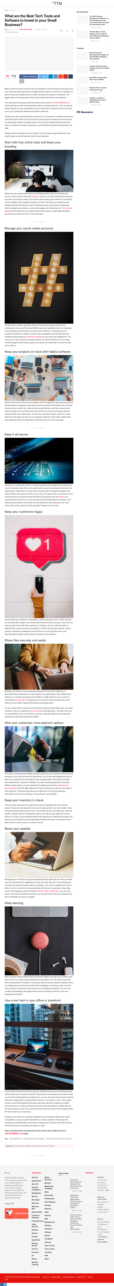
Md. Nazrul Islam (26, 29)
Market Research (48, 1178)
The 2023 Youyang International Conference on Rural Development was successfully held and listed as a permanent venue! (99, 20)
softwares (48, 1229)
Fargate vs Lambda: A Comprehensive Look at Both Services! (98, 100)
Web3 (47, 1259)
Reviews (48, 1205)
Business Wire (35, 1207)
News (47, 1192)
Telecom (48, 1242)
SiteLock (100, 1219)
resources (35, 196)
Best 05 (13, 10)
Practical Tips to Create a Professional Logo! (98, 89)
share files (35, 711)
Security (48, 1215)
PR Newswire (49, 1198)
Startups (48, 1232)
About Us (46, 1277)
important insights (34, 336)
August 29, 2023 (96, 27)
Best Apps (36, 1200)
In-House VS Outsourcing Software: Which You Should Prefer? (99, 68)
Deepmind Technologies (102, 1198)
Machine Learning (35, 1263)
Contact (90, 1277)
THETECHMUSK (18, 1277)
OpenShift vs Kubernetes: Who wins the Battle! (98, 78)
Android (35, 1177)
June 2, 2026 (94, 61)
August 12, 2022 (41, 29)
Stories (47, 1235)
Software (48, 1225)
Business (15, 32)
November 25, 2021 (97, 73)
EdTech (34, 1233)
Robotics (48, 1208)
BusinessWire (37, 1212)
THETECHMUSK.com (61, 102)
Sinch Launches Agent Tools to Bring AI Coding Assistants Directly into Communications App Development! (76, 1222)
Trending (48, 1252)
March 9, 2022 (95, 41)
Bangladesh (36, 1193)
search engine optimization (49, 891)
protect (61, 496)
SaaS (46, 1212)
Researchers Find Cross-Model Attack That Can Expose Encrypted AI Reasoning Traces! (76, 1201)
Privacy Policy (56, 1277)
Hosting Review (35, 1244)
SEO (46, 1219)
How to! (35, 1249)
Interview (35, 1252)
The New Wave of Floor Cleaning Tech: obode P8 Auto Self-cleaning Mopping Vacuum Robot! (99, 35)
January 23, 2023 (96, 82)
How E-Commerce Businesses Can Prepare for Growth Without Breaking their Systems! (99, 56)
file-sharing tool (21, 700)
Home (6, 10)
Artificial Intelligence (36, 1188)
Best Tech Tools (15, 1139)
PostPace (100, 1177)
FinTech (35, 1236)
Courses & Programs (36, 1216)
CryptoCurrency (38, 1221)
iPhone (34, 1259)
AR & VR (35, 1184)
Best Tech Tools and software (34, 1139)
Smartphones (50, 1222)
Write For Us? (81, 1277)
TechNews (48, 1239)
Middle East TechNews (49, 1187)
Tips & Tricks (50, 1245)
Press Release (50, 1202)
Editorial (35, 1230)
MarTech (48, 1183)
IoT (33, 1255)
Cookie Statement (68, 1277)
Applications (36, 1181)
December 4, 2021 (96, 92)
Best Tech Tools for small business (59, 1139)
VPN (46, 1255)
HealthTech (36, 1240)
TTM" (6, 1279)
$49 (107, 1190)
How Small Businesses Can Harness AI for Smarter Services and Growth (76, 1184)
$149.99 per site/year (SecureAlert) (102, 1239)
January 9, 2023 (96, 105)
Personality (49, 1195)
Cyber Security (35, 1225)
